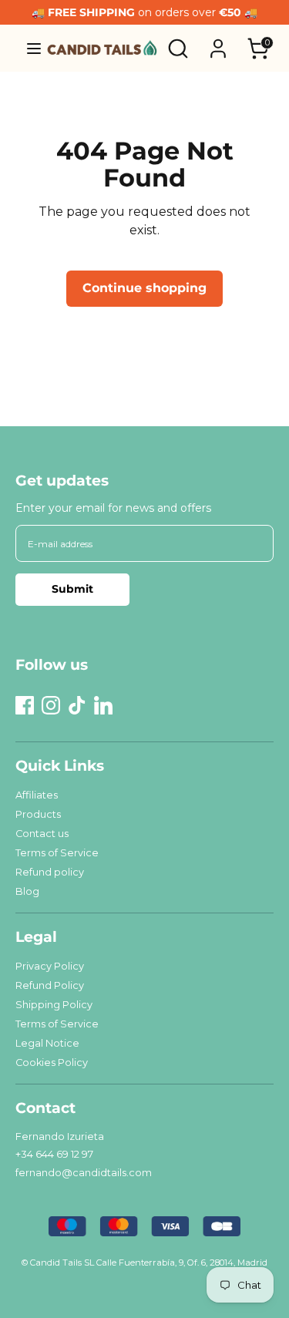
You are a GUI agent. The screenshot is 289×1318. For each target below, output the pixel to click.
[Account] (218, 42)
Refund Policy (49, 985)
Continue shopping (144, 288)
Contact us (42, 833)
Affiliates (36, 795)
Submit (72, 589)
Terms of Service (57, 853)
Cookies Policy (51, 1062)
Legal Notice (47, 1043)
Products (38, 814)
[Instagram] (51, 705)
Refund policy (49, 872)
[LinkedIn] (103, 705)
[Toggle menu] (27, 48)
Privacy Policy (49, 966)
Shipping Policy (53, 1004)
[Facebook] (24, 705)
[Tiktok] (77, 705)
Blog (27, 891)
